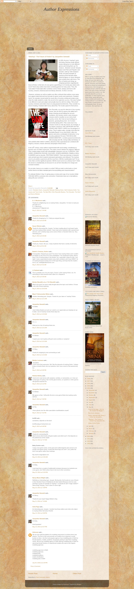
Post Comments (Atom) (43, 577)
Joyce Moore (89, 133)
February (91, 431)
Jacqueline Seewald (49, 190)
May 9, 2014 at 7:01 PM (39, 412)
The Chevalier (70, 192)
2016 (89, 383)
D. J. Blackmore (37, 200)
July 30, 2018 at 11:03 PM (39, 562)
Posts (89, 55)
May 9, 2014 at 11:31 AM (39, 327)
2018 (89, 378)
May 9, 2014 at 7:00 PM (39, 399)
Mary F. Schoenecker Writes (41, 294)
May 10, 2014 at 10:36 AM (40, 457)
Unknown (35, 532)
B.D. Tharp (88, 143)
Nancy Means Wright (38, 477)
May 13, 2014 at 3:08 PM (39, 513)
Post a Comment (35, 566)
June (90, 404)
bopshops (66, 584)
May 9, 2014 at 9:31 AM (39, 264)
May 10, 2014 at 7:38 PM (39, 487)
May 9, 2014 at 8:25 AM (39, 220)
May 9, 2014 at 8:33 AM (39, 236)
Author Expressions (61, 9)
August (91, 400)
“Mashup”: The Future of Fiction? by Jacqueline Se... (97, 420)
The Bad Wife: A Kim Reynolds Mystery (54, 192)
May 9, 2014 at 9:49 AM (39, 276)
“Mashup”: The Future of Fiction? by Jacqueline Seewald (48, 57)
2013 (89, 436)
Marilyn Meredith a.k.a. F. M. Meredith (44, 282)
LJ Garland (35, 270)
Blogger (79, 584)
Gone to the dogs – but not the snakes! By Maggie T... (96, 410)
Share (30, 186)
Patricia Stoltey (37, 375)
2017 (89, 381)
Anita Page (35, 506)
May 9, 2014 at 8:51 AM (39, 246)
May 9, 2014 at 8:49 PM (39, 426)
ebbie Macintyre (90, 153)
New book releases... (94, 413)
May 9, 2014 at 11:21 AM (39, 298)
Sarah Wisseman (90, 191)
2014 (89, 388)
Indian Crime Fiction (94, 423)
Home (30, 49)
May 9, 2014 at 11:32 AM (39, 341)
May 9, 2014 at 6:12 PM (39, 384)
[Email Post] (56, 188)
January (91, 433)
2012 (89, 439)
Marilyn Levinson (37, 360)
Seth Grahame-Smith (70, 190)
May (90, 407)
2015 (89, 386)
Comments (90, 58)
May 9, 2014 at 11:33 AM (39, 355)
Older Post (77, 573)
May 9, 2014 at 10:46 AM (39, 288)
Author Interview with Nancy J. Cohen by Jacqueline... (97, 416)
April (90, 426)
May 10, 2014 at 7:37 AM (39, 440)
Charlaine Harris (37, 190)
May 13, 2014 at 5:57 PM (39, 526)
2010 (89, 443)
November (92, 392)
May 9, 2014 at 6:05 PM (39, 370)
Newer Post (32, 573)
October (91, 395)
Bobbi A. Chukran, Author (40, 251)
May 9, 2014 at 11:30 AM (39, 314)
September (92, 397)
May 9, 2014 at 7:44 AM (39, 210)
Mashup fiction (59, 190)
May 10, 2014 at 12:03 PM (40, 472)
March (91, 428)
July (90, 402)
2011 (88, 441)
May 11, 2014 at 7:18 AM (39, 501)
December (92, 390)
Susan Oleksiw (37, 226)
